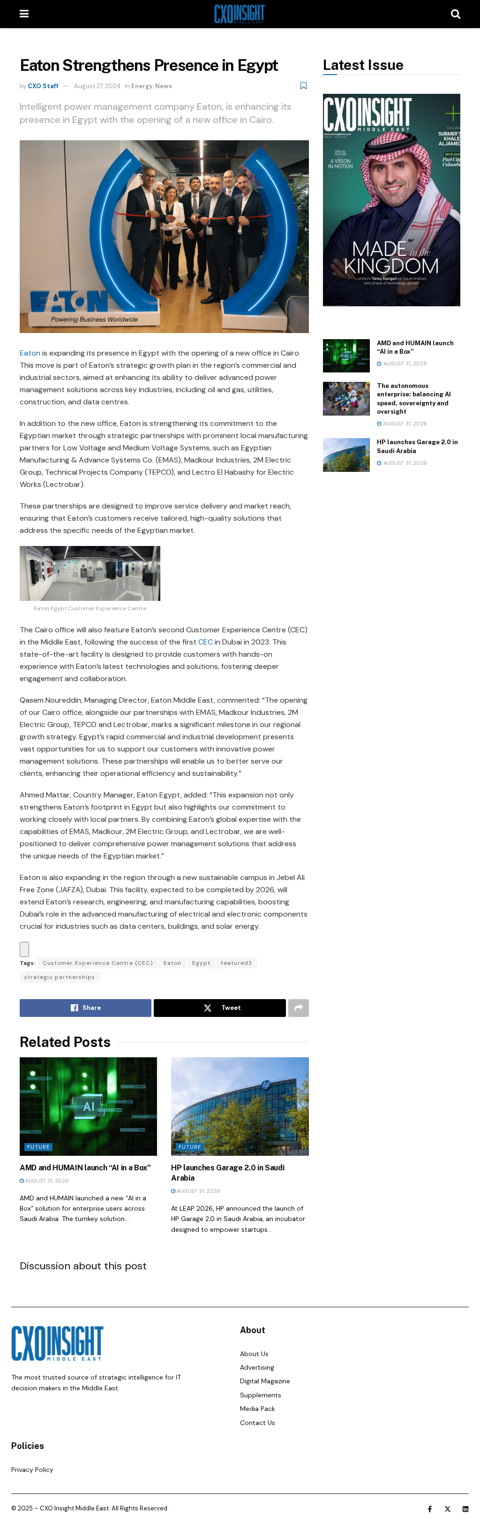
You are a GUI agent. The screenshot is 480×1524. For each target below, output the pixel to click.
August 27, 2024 (97, 86)
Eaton (30, 353)
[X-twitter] (447, 1509)
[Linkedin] (465, 1509)
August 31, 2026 (46, 1180)
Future (38, 1147)
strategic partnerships (59, 977)
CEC (205, 642)
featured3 (236, 963)
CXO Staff (43, 86)
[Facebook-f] (430, 1509)
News (163, 86)
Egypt (201, 963)
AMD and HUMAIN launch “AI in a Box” (85, 1167)
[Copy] (24, 949)
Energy (142, 86)
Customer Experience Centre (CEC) (98, 963)
